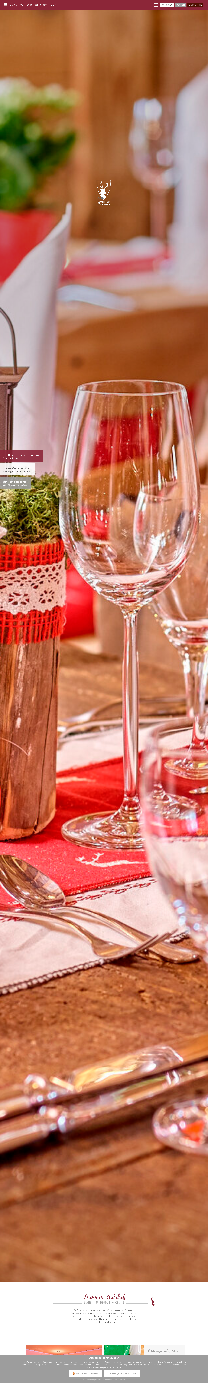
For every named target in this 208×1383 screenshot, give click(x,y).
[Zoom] (104, 646)
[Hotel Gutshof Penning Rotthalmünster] (104, 192)
